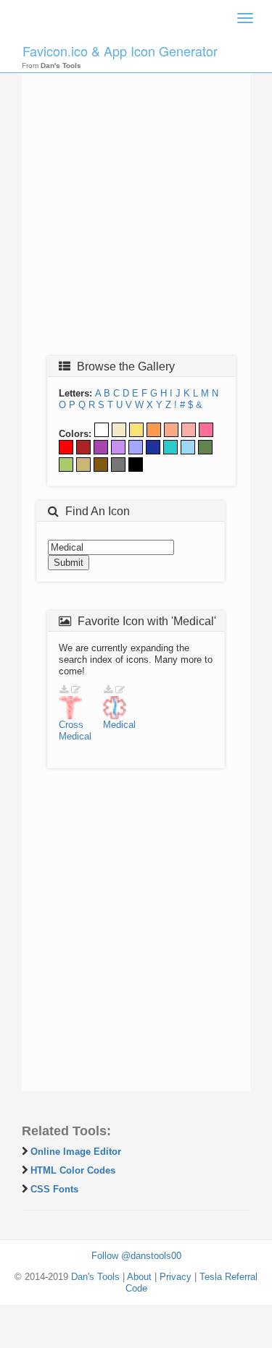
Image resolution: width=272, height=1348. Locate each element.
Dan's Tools (95, 1276)
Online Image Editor (75, 1151)
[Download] (63, 689)
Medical (75, 736)
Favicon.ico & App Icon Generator (120, 50)
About (139, 1276)
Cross (71, 724)
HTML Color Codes (72, 1170)
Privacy (175, 1276)
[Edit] (76, 689)
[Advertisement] (136, 206)
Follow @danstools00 (136, 1255)
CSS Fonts (54, 1189)
